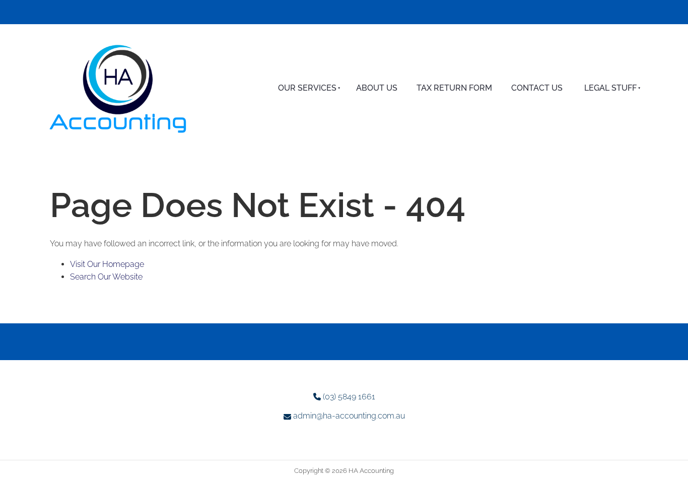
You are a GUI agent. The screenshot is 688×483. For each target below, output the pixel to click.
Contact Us (537, 88)
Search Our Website (106, 277)
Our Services (307, 88)
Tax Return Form (454, 88)
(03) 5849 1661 (349, 396)
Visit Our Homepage (107, 264)
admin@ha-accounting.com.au (349, 416)
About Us (376, 88)
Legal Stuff (610, 88)
